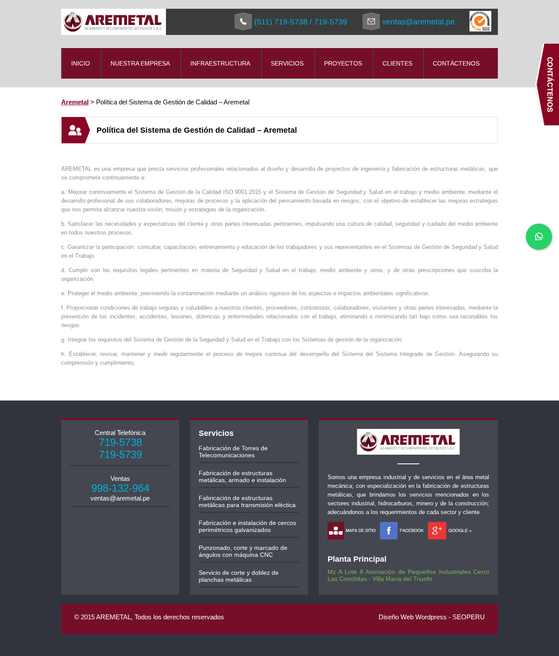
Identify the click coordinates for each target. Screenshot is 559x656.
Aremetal (75, 102)
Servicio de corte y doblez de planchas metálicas (239, 576)
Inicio (80, 63)
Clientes (397, 63)
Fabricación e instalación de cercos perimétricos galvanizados (247, 526)
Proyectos (343, 63)
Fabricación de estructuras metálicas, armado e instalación (242, 476)
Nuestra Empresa (140, 63)
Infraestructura (220, 63)
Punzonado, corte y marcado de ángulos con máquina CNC (243, 551)
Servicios (287, 63)
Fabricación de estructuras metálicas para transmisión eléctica (247, 501)
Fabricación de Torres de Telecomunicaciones (233, 452)
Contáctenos (456, 63)
